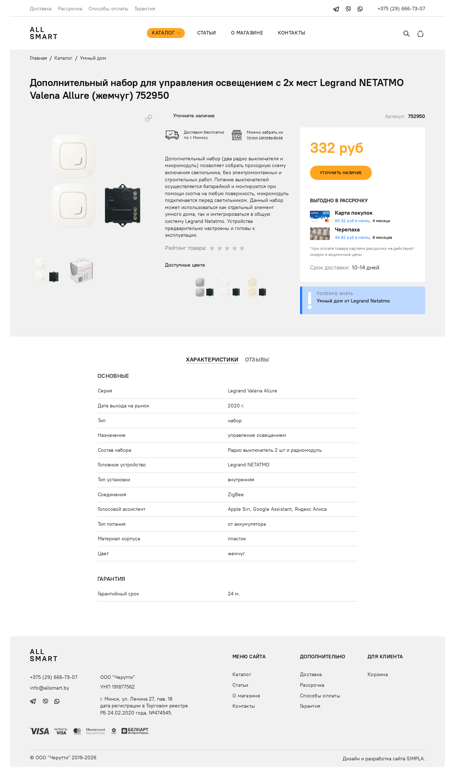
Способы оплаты (109, 8)
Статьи (206, 33)
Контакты (291, 33)
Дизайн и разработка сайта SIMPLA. (384, 758)
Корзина (378, 674)
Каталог (163, 33)
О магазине (247, 33)
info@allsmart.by (49, 688)
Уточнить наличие (341, 173)
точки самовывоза (265, 137)
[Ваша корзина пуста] (420, 33)
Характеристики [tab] (212, 359)
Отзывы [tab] (257, 359)
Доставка (41, 8)
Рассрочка (70, 8)
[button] (148, 118)
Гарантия (145, 8)
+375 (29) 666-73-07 (401, 8)
